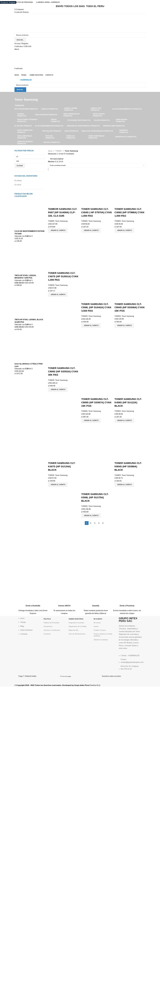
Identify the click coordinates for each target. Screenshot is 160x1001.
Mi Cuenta (98, 619)
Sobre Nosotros (76, 619)
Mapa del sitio (73, 630)
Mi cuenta (97, 623)
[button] (58, 230)
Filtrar (20, 166)
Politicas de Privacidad (51, 623)
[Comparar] (51, 204)
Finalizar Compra (100, 630)
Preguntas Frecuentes (76, 623)
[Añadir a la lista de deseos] (62, 204)
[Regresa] (17, 94)
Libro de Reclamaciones (77, 634)
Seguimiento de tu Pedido (78, 626)
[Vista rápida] (56, 204)
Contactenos (48, 626)
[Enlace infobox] (33, 604)
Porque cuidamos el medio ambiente (103, 635)
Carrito (96, 626)
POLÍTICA (47, 619)
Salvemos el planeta (101, 640)
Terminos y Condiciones (52, 630)
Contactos (47, 634)
